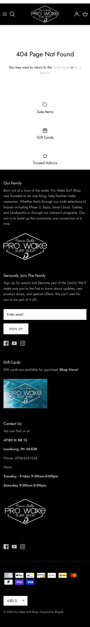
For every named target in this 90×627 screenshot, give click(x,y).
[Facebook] (6, 343)
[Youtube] (14, 343)
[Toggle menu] (5, 14)
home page (61, 67)
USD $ (12, 600)
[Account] (75, 14)
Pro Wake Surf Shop (26, 612)
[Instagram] (22, 343)
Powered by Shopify (52, 612)
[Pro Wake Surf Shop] (45, 14)
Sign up (16, 329)
